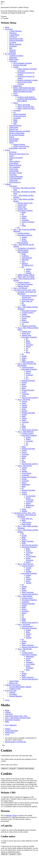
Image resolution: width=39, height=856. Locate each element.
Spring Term (21, 207)
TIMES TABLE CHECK (26, 275)
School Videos (14, 681)
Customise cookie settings (25, 768)
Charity (11, 156)
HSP (10, 159)
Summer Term (22, 209)
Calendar (12, 692)
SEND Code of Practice (21, 146)
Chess (24, 396)
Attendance (13, 33)
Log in (7, 700)
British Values (13, 59)
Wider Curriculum (27, 362)
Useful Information (15, 178)
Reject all (4, 768)
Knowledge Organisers (25, 210)
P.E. (23, 615)
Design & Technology (29, 326)
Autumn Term (22, 205)
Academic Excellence (16, 55)
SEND (11, 142)
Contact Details (14, 35)
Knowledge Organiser (29, 311)
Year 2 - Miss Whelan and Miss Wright (17, 718)
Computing (17, 118)
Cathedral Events (14, 689)
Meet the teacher (22, 243)
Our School (9, 29)
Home (7, 27)
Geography (17, 110)
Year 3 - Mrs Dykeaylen (25, 564)
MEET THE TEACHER (25, 277)
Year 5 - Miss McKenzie (25, 432)
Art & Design (30, 664)
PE (23, 488)
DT (27, 350)
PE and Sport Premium (16, 135)
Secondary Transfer (15, 173)
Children (8, 184)
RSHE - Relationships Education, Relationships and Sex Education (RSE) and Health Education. (24, 89)
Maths (24, 212)
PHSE (24, 462)
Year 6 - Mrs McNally (24, 466)
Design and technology (29, 477)
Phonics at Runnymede (16, 133)
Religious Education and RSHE (19, 131)
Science (15, 95)
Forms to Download (15, 158)
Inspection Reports (15, 125)
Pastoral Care (13, 129)
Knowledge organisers (24, 235)
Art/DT (24, 392)
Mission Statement (15, 44)
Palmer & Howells (15, 165)
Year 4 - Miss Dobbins (24, 596)
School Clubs (13, 169)
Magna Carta (13, 683)
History (15, 103)
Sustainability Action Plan (17, 148)
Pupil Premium (14, 139)
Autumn (24, 237)
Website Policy (10, 732)
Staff (10, 48)
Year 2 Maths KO (11, 725)
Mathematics (17, 86)
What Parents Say (15, 182)
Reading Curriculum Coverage (27, 80)
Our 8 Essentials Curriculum (22, 63)
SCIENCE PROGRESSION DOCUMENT (27, 100)
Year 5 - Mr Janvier (23, 624)
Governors (12, 42)
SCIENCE (25, 256)
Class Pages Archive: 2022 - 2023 (24, 513)
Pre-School (12, 152)
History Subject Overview (26, 108)
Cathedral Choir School (12, 685)
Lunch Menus (13, 163)
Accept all (12, 768)
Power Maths (26, 316)
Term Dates (13, 175)
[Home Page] (1, 4)
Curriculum (13, 61)
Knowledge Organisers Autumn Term (29, 296)
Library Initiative (14, 161)
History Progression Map (25, 106)
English (15, 67)
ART (23, 261)
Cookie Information (11, 730)
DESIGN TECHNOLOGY (27, 264)
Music (15, 120)
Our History (13, 46)
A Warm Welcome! (15, 31)
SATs (23, 651)
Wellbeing (12, 52)
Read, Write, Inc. (27, 301)
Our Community (14, 167)
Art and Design (31, 556)
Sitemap (7, 729)
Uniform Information (16, 176)
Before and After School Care (19, 154)
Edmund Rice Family (16, 38)
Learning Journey (27, 598)
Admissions (13, 57)
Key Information (10, 54)
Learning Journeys (23, 233)
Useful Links (13, 180)
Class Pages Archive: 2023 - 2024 (24, 290)
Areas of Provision (28, 299)
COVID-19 (13, 37)
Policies (11, 137)
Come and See (26, 522)
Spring (24, 239)
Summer (24, 241)
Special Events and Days (30, 398)
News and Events (11, 690)
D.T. (27, 379)
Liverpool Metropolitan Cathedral (20, 687)
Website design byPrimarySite (15, 742)
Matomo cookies (11, 815)
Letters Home (13, 127)
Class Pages (13, 186)
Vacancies (12, 50)
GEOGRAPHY (27, 258)
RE (23, 214)
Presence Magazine (15, 696)
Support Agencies (19, 144)
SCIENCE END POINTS (26, 97)
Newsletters (13, 694)
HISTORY (25, 260)
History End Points (23, 105)
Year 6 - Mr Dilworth (20, 288)
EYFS (15, 93)
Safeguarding (13, 141)
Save (19, 854)
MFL (15, 124)
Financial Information (16, 40)
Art (14, 112)
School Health (14, 171)
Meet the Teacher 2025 (25, 203)
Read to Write (26, 524)
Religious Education (20, 65)
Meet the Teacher (23, 286)
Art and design (26, 473)
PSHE (15, 122)
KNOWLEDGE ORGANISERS (22, 251)
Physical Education (19, 116)
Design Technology (19, 114)
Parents (7, 150)
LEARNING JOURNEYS (26, 248)
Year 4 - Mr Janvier (23, 399)
